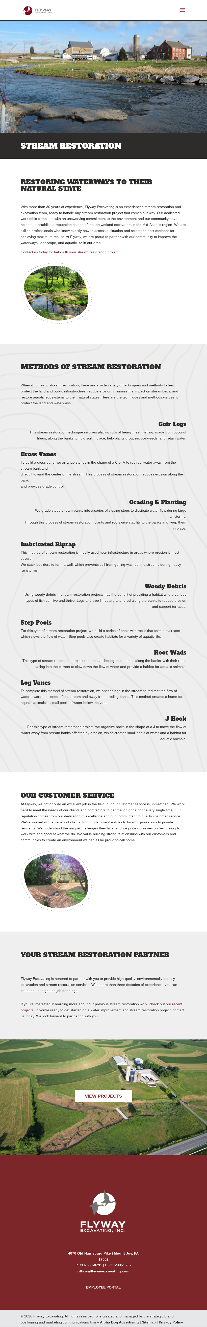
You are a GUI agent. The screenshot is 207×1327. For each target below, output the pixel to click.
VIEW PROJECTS (103, 1096)
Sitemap (149, 1322)
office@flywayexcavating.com (103, 1271)
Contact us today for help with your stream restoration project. (70, 252)
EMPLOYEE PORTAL (103, 1287)
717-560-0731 (90, 1265)
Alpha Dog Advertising (119, 1322)
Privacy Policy (171, 1322)
